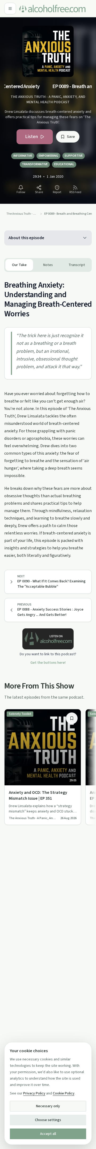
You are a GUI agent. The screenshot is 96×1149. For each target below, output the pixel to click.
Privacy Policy (34, 1093)
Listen (31, 136)
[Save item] (72, 718)
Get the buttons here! (48, 662)
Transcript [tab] (77, 265)
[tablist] (48, 265)
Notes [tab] (48, 265)
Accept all (48, 1133)
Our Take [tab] (19, 265)
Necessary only (48, 1106)
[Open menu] (10, 8)
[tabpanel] (48, 415)
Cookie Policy (63, 1093)
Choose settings (48, 1120)
